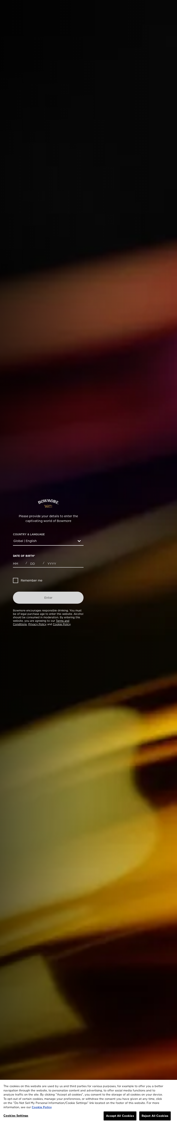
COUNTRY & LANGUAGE (29, 534)
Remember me (31, 580)
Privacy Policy (37, 624)
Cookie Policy (61, 624)
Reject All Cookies (155, 1116)
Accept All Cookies (120, 1116)
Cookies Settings (15, 1115)
